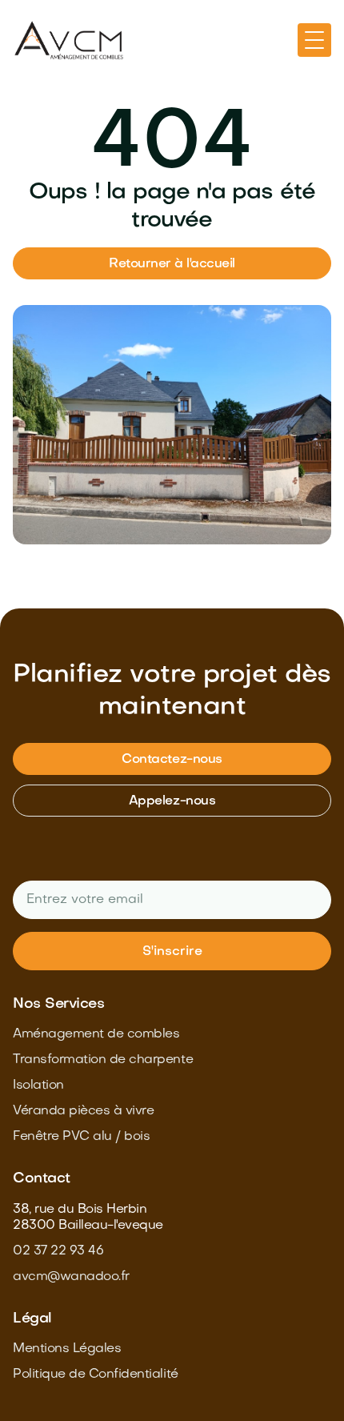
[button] (314, 40)
